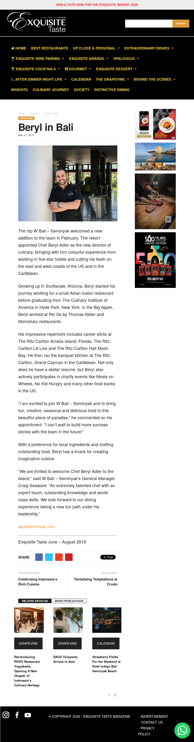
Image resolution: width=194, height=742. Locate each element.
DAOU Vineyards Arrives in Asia (65, 659)
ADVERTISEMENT (154, 716)
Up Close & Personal (94, 48)
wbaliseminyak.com (36, 526)
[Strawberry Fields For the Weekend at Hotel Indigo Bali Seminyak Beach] (106, 620)
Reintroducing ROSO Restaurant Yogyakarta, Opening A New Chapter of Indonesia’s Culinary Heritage (27, 671)
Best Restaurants (49, 48)
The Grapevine (110, 79)
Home (20, 48)
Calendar (81, 79)
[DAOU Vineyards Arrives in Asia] (68, 620)
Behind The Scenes (152, 79)
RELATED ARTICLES (35, 601)
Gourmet (77, 68)
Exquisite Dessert (114, 68)
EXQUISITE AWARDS (86, 58)
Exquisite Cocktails (35, 68)
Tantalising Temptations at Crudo (95, 582)
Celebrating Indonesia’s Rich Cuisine (37, 582)
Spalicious (124, 58)
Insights (19, 89)
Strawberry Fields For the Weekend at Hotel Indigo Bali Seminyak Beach (106, 664)
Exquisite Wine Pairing (37, 58)
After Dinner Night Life (38, 79)
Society (81, 89)
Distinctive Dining (112, 89)
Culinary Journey (51, 89)
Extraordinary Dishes (146, 48)
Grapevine (26, 118)
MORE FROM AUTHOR (69, 601)
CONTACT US (152, 722)
